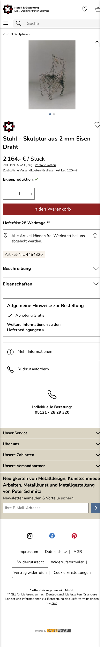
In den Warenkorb (52, 209)
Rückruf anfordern (33, 369)
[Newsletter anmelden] (96, 508)
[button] (97, 44)
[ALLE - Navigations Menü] (5, 23)
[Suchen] (19, 23)
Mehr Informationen (35, 351)
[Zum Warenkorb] (98, 9)
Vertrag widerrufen (30, 572)
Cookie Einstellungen (72, 572)
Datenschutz (56, 551)
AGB (78, 551)
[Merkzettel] (85, 9)
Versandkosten (45, 165)
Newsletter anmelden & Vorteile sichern (38, 498)
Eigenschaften (17, 284)
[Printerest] (74, 536)
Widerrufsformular (67, 562)
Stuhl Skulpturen (18, 34)
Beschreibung (17, 268)
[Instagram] (30, 536)
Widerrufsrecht (30, 562)
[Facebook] (52, 536)
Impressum (28, 551)
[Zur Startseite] (26, 9)
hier (54, 603)
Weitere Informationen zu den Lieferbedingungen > (33, 327)
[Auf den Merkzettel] (97, 125)
